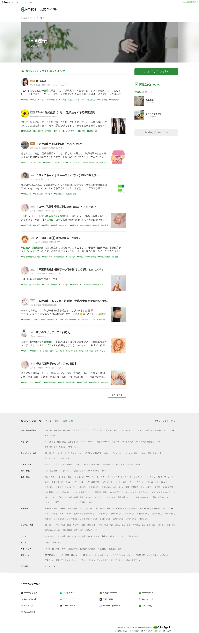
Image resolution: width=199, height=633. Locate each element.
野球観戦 (134, 487)
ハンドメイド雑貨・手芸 (91, 464)
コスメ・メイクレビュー (113, 453)
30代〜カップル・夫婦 (76, 525)
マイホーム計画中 (134, 464)
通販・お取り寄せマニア (162, 497)
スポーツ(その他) (62, 492)
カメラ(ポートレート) (109, 482)
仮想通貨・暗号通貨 (87, 549)
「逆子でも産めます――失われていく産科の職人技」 (67, 175)
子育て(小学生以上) (111, 430)
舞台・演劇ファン (133, 560)
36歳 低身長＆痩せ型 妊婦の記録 (43, 116)
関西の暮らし (76, 518)
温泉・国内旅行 (51, 513)
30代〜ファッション (73, 453)
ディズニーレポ (110, 487)
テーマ (48, 421)
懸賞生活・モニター (126, 497)
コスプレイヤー (115, 492)
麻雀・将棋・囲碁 (76, 497)
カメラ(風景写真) (92, 482)
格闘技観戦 (49, 492)
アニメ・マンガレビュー (67, 487)
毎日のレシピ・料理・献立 (55, 442)
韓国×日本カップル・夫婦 (97, 525)
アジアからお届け (87, 508)
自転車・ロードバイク (142, 477)
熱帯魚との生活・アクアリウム (114, 536)
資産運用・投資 (115, 549)
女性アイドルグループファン (122, 555)
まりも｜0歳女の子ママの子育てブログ (45, 210)
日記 (57, 421)
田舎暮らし (143, 518)
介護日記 (77, 470)
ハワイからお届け (103, 508)
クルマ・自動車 (78, 492)
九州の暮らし (118, 518)
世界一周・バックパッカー (162, 508)
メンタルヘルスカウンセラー (95, 470)
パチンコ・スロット (69, 502)
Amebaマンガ (147, 599)
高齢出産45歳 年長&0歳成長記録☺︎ (44, 305)
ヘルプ (168, 631)
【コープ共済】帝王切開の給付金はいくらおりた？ (66, 206)
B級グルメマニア (102, 442)
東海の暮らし (170, 513)
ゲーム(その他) (91, 497)
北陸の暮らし (157, 513)
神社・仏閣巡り (66, 513)
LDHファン (87, 555)
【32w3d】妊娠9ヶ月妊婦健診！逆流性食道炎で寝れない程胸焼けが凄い (79, 300)
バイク (89, 492)
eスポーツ (49, 502)
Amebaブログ (147, 593)
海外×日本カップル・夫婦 (120, 525)
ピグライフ (28, 605)
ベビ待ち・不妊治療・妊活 (64, 430)
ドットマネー (68, 593)
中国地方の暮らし (91, 518)
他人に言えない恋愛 (53, 530)
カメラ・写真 (78, 482)
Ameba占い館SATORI (111, 605)
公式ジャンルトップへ (164, 421)
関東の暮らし (116, 513)
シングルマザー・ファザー (132, 430)
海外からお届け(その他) (140, 508)
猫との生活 (49, 536)
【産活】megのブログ (39, 336)
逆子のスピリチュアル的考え (53, 332)
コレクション (129, 492)
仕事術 (47, 542)
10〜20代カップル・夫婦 (55, 525)
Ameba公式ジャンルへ (156, 132)
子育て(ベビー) (83, 430)
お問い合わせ (122, 631)
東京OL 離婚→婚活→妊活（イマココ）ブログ (48, 85)
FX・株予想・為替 (52, 549)
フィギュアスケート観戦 (150, 487)
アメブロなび (147, 605)
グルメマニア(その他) (143, 442)
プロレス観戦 (168, 487)
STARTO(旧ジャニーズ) (54, 555)
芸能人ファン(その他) (161, 555)
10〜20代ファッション (54, 453)
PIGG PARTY (108, 599)
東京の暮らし (129, 513)
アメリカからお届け (120, 508)
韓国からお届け (51, 508)
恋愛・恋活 (78, 530)
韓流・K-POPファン (73, 555)
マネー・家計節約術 (69, 549)
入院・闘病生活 (51, 470)
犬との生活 (60, 536)
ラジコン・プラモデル (151, 492)
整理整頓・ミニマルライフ (113, 464)
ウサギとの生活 (93, 536)
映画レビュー (50, 487)
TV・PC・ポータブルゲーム (56, 497)
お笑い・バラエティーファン (91, 560)
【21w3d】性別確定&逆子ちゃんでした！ (61, 143)
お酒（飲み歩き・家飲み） (55, 446)
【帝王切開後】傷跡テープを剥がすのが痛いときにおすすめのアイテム (78, 269)
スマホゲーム (168, 492)
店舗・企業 (68, 421)
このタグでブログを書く (156, 71)
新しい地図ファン (102, 555)
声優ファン (49, 560)
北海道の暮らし (90, 513)
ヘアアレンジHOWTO (92, 453)
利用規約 (135, 631)
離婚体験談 (67, 530)
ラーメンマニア (87, 442)
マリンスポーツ (92, 477)
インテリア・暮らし (66, 464)
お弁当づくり (73, 442)
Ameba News (69, 605)
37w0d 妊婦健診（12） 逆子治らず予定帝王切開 (65, 112)
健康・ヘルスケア (143, 497)
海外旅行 (77, 513)
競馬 (57, 502)
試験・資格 (57, 542)
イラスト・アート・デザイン (132, 482)
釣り (46, 477)
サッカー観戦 (123, 487)
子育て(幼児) (97, 430)
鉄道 (138, 492)
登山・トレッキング (76, 477)
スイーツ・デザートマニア (122, 442)
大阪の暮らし (50, 518)
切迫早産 (41, 81)
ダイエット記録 (131, 453)
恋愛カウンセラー (93, 530)
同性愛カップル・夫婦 (167, 525)
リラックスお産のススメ (39, 179)
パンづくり (159, 442)
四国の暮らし (105, 518)
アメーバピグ (68, 599)
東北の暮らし (103, 513)
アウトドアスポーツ (123, 477)
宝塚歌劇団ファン (143, 555)
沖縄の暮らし (131, 518)
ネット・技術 (50, 566)
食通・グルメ (73, 446)
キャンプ (62, 477)
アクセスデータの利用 (152, 631)
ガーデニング (50, 464)
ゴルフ (53, 477)
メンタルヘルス (66, 470)
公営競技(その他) (86, 502)
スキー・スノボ (107, 477)
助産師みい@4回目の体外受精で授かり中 (46, 148)
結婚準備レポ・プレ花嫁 (164, 430)
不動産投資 (102, 549)
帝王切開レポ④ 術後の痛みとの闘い (58, 238)
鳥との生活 (133, 536)
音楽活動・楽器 (100, 492)
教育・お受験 (50, 435)
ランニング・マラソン (162, 477)
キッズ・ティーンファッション (57, 458)
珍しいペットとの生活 (76, 536)
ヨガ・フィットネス (107, 497)
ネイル (142, 453)
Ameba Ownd (30, 599)
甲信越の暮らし (143, 513)
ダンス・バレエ (64, 482)
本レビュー (84, 487)
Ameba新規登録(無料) (189, 2)
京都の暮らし (63, 518)
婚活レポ (148, 430)
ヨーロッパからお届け (68, 508)
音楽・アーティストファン (66, 560)
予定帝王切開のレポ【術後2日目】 (56, 363)
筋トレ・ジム (50, 482)
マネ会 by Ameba (110, 593)
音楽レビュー (96, 487)
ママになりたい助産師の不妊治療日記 (45, 242)
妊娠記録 (48, 430)
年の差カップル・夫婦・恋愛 (144, 525)
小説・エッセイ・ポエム (155, 482)
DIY (77, 464)
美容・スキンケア (155, 453)
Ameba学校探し (30, 612)
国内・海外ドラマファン (114, 560)
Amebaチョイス (30, 593)
